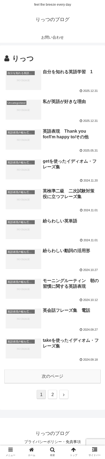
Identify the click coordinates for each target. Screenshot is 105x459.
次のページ (52, 376)
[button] (94, 435)
